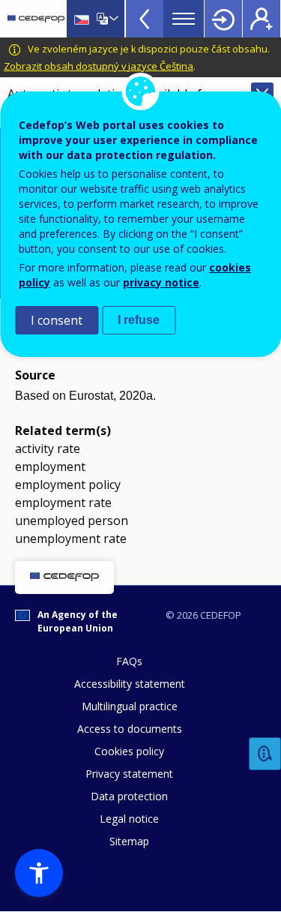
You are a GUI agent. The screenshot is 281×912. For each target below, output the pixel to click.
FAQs (129, 661)
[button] (39, 873)
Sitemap (129, 841)
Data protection (129, 796)
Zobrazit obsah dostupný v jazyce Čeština (98, 66)
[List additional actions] (112, 19)
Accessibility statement (129, 683)
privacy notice (161, 282)
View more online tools (144, 19)
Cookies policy (129, 751)
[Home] (35, 19)
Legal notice (129, 819)
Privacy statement (129, 773)
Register (261, 19)
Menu (183, 19)
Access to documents (129, 729)
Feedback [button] (265, 754)
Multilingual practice (130, 706)
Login (223, 19)
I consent (56, 320)
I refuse (139, 320)
